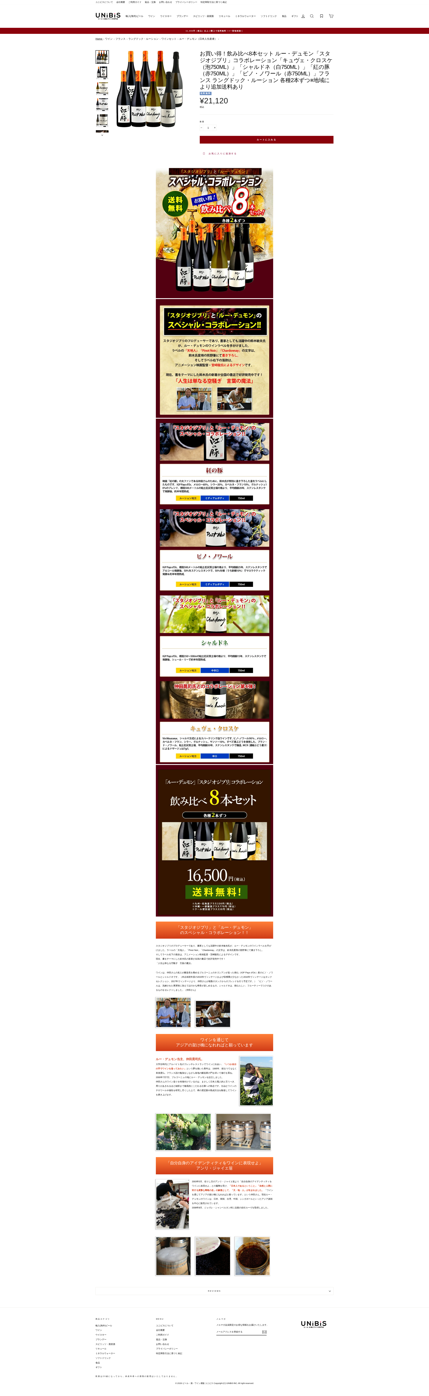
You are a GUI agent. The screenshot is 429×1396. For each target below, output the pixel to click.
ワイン (151, 16)
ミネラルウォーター (245, 16)
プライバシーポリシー (186, 2)
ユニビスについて (104, 2)
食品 (284, 16)
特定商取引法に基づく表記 (214, 2)
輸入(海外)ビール (134, 16)
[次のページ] (102, 134)
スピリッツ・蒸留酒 (203, 16)
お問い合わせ (165, 2)
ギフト (294, 16)
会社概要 (120, 2)
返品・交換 (150, 2)
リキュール (224, 16)
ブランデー (182, 16)
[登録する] (264, 1332)
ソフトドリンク (269, 16)
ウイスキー (166, 16)
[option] (214, 30)
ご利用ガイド (134, 2)
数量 (202, 122)
